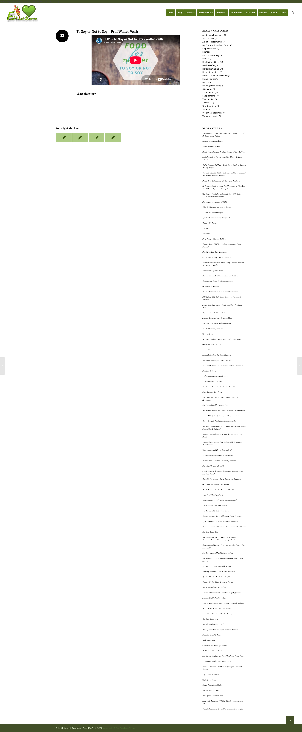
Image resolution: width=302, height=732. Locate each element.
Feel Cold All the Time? (210, 532)
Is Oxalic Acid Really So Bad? (213, 624)
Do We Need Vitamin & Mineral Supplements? (219, 651)
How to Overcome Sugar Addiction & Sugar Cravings (221, 516)
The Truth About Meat (210, 619)
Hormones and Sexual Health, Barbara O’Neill (219, 500)
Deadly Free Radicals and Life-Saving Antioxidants (221, 181)
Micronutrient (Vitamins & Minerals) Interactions (220, 460)
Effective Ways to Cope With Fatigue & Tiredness (220, 521)
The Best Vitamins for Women (213, 328)
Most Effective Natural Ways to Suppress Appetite (220, 629)
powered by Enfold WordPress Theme (119, 728)
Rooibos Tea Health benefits (212, 212)
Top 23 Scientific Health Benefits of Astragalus (219, 421)
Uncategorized (209, 106)
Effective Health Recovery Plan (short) (216, 217)
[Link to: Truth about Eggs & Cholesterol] (113, 137)
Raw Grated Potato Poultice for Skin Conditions (219, 387)
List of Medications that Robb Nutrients (216, 355)
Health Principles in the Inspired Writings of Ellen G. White (223, 152)
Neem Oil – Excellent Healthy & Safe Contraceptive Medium (224, 526)
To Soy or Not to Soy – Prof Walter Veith (217, 608)
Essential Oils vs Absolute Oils (213, 466)
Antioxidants (208, 38)
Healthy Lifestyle (210, 65)
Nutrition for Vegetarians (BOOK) (214, 202)
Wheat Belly (206, 350)
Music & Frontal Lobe (210, 690)
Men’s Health (208, 78)
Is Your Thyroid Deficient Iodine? (214, 587)
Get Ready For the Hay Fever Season (215, 484)
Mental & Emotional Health (215, 75)
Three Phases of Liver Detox (212, 270)
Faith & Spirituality (210, 55)
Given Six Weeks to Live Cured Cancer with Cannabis (221, 479)
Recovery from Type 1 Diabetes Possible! (217, 323)
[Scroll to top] (290, 720)
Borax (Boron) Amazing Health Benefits (216, 566)
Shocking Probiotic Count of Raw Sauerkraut (218, 571)
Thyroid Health (207, 334)
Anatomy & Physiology (213, 35)
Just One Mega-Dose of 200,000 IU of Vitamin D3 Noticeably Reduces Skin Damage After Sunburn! (220, 538)
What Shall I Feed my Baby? (212, 495)
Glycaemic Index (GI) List (211, 344)
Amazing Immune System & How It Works (217, 318)
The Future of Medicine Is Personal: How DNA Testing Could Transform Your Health (222, 195)
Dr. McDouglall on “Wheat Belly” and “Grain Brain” (222, 339)
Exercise (206, 51)
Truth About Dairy (209, 640)
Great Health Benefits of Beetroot (214, 645)
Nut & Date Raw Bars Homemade (214, 252)
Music (205, 82)
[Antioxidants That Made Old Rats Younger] (2, 366)
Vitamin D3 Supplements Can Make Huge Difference (221, 592)
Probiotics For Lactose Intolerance (215, 376)
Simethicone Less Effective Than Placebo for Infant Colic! (223, 656)
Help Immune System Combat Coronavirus (217, 281)
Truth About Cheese (209, 680)
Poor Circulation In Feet (211, 146)
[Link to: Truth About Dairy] (96, 137)
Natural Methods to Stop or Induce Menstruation (220, 291)
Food (204, 58)
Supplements (208, 95)
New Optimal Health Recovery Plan (215, 405)
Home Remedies (210, 72)
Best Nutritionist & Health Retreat (214, 505)
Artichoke (205, 228)
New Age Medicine (211, 85)
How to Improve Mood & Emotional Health (218, 489)
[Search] (293, 12)
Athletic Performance (212, 41)
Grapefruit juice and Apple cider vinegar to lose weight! (222, 709)
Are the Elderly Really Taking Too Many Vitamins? (220, 415)
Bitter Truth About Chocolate (212, 381)
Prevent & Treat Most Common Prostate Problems (220, 276)
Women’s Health (210, 116)
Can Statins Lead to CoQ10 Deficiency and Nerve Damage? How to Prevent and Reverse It (224, 174)
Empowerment (209, 48)
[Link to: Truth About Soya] (64, 137)
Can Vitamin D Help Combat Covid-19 (216, 257)
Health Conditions (210, 62)
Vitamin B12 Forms (209, 223)
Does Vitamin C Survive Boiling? (214, 239)
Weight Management (212, 112)
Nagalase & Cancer (209, 371)
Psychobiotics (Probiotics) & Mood (215, 313)
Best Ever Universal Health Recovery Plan (217, 553)
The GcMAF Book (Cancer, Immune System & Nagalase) (222, 365)
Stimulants (207, 89)
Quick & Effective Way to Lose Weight (216, 577)
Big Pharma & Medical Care (215, 45)
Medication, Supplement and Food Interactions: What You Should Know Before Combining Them (223, 187)
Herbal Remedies (210, 68)
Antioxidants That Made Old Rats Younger (217, 614)
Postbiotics (206, 233)
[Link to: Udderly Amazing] (80, 137)
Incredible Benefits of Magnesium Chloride (217, 455)
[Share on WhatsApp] (136, 102)
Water (205, 109)
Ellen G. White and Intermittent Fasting (216, 207)
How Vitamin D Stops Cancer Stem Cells (217, 360)
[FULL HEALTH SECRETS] (23, 12)
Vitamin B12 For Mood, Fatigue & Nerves (217, 582)
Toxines (206, 102)
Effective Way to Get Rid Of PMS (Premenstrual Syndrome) (223, 603)
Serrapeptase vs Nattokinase (212, 141)
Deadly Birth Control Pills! (212, 685)
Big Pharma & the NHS (211, 674)
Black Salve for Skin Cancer (212, 392)
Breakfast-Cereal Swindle (211, 635)
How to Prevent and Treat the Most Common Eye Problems (223, 410)
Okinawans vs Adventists (211, 286)
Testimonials (208, 99)
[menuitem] (170, 12)
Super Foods (208, 92)
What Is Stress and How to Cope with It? (217, 450)
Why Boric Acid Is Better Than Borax (215, 511)
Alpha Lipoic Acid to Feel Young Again (216, 661)
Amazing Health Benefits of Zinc (214, 598)
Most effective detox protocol (212, 695)
